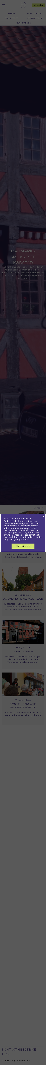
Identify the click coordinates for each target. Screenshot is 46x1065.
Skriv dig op (23, 545)
